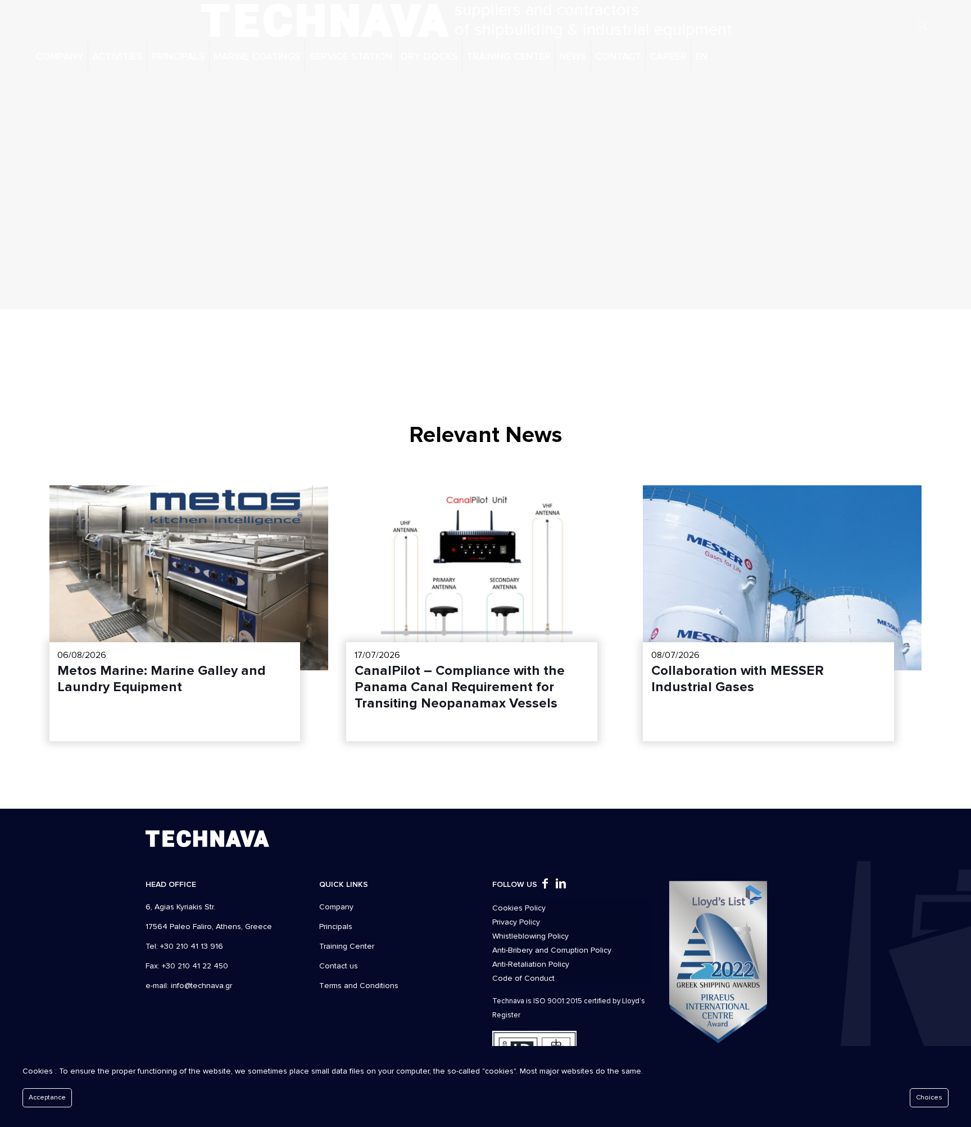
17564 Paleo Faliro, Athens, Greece (209, 926)
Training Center (346, 946)
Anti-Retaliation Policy (530, 964)
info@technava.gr (201, 985)
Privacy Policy (516, 922)
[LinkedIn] (561, 885)
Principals (335, 926)
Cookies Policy (519, 908)
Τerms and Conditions (358, 985)
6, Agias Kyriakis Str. (180, 907)
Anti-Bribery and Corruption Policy (551, 950)
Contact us (338, 966)
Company (336, 907)
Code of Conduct (523, 978)
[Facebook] (545, 885)
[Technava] (325, 20)
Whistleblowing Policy (530, 936)
